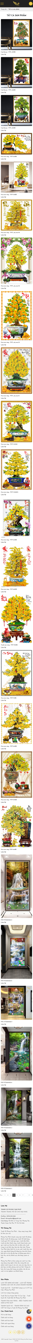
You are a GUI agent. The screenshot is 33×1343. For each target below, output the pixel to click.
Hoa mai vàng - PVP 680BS (9, 589)
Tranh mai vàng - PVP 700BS (9, 645)
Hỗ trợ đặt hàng (6, 1314)
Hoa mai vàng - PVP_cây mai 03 (10, 342)
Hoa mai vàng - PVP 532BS (9, 194)
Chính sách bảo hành (7, 1320)
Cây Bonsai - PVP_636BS (8, 90)
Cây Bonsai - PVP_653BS (8, 128)
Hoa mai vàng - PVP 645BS (9, 540)
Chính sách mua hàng (7, 1326)
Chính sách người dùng (7, 1323)
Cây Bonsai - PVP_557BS (8, 52)
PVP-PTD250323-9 (6, 920)
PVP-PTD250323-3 (6, 1188)
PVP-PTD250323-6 (6, 1082)
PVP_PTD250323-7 (6, 1021)
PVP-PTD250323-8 (6, 981)
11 (29, 1195)
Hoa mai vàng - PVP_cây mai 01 (10, 396)
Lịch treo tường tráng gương (9, 1293)
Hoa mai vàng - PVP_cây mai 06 (10, 232)
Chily (17, 1340)
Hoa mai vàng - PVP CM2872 (9, 492)
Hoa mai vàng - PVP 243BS (9, 156)
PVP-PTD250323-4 (6, 1127)
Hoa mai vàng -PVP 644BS (8, 849)
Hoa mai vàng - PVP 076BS (9, 800)
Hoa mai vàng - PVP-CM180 (9, 444)
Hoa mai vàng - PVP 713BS (8, 698)
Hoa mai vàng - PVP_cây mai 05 (10, 286)
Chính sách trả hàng (7, 1317)
